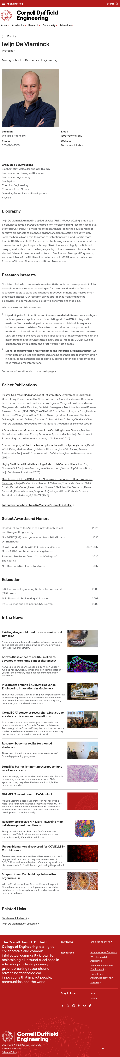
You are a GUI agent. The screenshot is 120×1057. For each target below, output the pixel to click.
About (5, 25)
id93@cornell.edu (71, 135)
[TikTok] (90, 1005)
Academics (19, 25)
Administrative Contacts (103, 952)
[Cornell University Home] (7, 1036)
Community (50, 25)
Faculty (11, 36)
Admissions (67, 25)
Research (34, 25)
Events (93, 997)
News (93, 993)
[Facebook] (62, 1005)
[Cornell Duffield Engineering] (66, 1037)
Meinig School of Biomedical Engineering (29, 60)
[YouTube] (84, 1005)
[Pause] (103, 1049)
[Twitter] (68, 1005)
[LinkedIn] (79, 1005)
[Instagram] (73, 1005)
